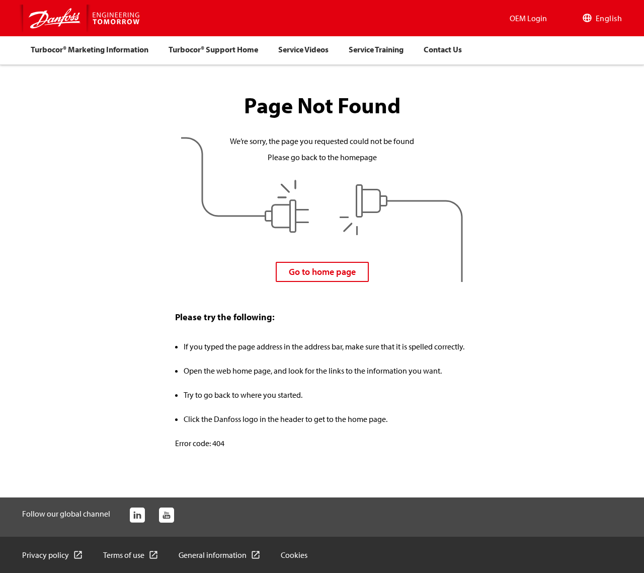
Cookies (294, 555)
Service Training (376, 49)
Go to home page (322, 271)
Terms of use (123, 555)
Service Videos (303, 49)
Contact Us (443, 49)
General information (213, 555)
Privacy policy (45, 555)
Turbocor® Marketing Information (89, 49)
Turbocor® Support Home (213, 49)
